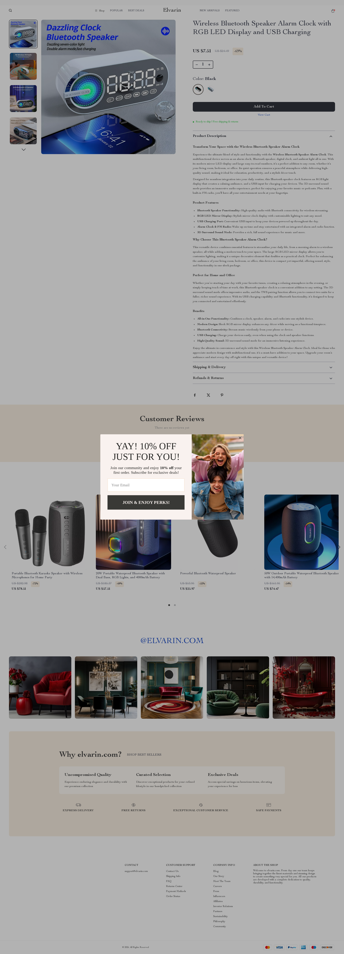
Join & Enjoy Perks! (146, 502)
